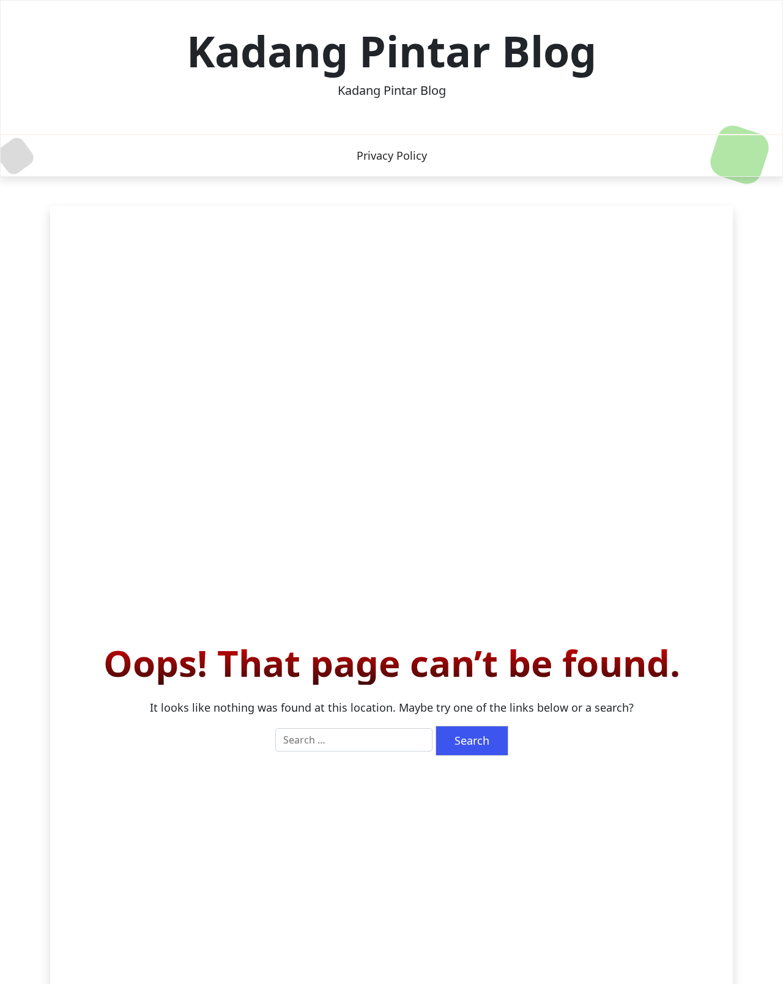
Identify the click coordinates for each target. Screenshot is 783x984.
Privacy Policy (392, 155)
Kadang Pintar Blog (391, 50)
